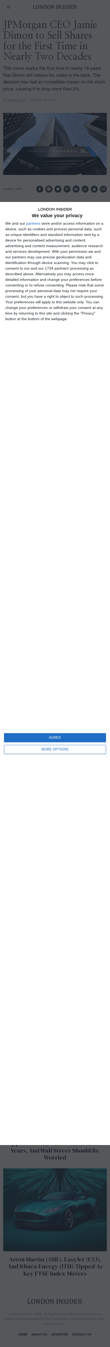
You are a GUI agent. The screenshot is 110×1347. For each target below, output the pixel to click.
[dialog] (55, 673)
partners (33, 223)
